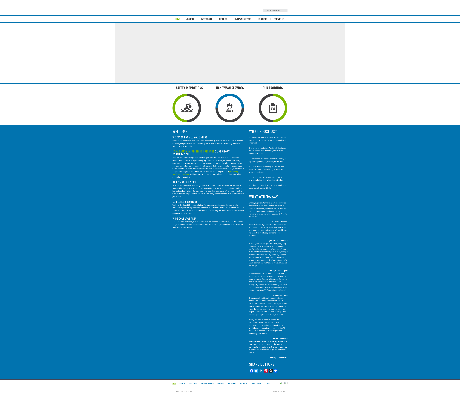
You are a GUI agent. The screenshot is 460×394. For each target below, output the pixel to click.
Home (177, 19)
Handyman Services (243, 19)
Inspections (206, 19)
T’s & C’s (267, 383)
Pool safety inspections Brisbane (193, 151)
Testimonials (231, 383)
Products (263, 19)
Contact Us (279, 19)
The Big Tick (195, 7)
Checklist (223, 19)
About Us (190, 19)
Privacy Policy (256, 383)
